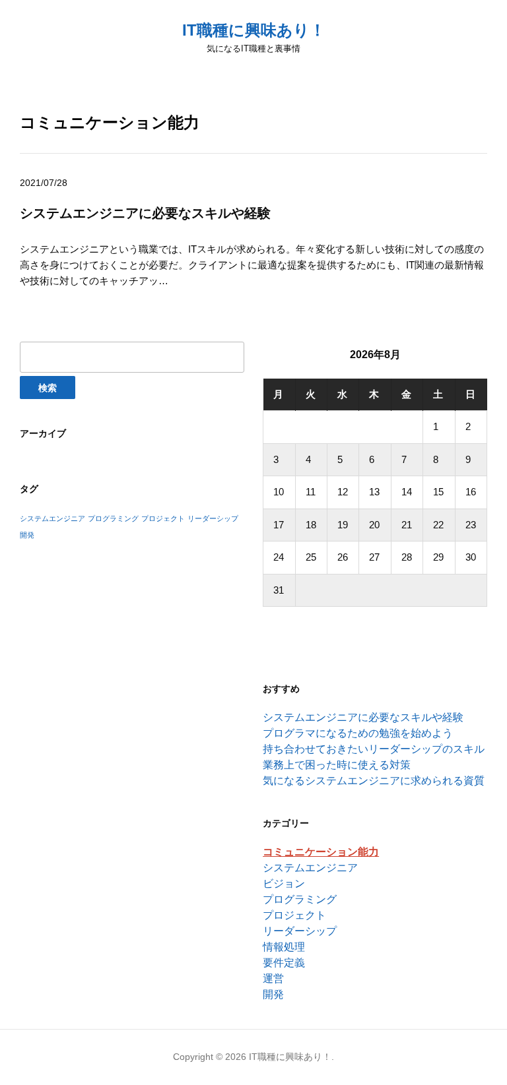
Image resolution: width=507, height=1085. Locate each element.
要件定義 (284, 962)
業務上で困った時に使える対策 (337, 764)
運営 (273, 978)
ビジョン (284, 883)
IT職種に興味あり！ (253, 30)
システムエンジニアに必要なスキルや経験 (145, 213)
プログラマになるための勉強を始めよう (358, 733)
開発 (27, 535)
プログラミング (113, 518)
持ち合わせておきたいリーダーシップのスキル (374, 749)
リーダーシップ (212, 518)
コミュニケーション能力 (321, 851)
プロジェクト (163, 518)
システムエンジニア (52, 518)
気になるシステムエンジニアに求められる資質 (374, 780)
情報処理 (284, 946)
